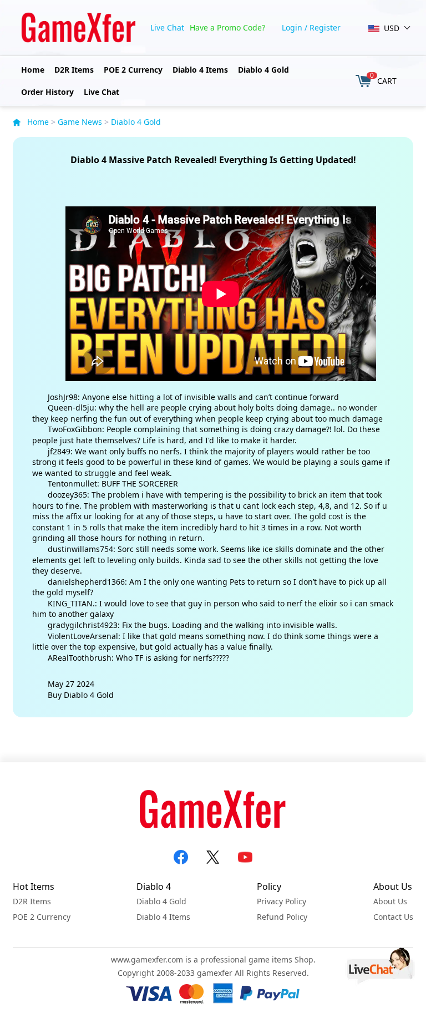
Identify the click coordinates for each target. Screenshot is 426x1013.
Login (292, 27)
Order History (47, 92)
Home (32, 69)
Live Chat (167, 27)
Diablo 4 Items (200, 69)
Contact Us (393, 916)
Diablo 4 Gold (263, 69)
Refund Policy (282, 916)
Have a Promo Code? (227, 27)
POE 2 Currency (133, 69)
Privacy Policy (281, 901)
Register (325, 27)
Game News (80, 122)
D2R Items (74, 69)
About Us (390, 901)
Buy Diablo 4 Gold (81, 695)
